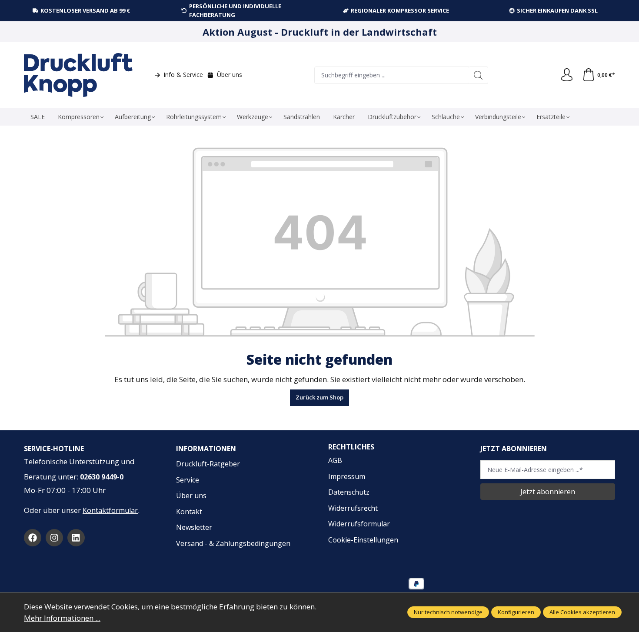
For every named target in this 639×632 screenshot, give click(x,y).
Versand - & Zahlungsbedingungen (233, 543)
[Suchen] (478, 75)
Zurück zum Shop (319, 397)
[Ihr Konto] (566, 75)
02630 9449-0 (101, 477)
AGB (335, 460)
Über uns (229, 74)
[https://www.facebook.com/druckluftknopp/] (32, 537)
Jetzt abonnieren (547, 491)
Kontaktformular (110, 510)
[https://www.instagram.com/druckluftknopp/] (54, 537)
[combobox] (391, 75)
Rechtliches (351, 446)
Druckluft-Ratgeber (208, 464)
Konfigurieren (516, 612)
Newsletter (194, 527)
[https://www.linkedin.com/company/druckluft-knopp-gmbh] (76, 537)
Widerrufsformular (359, 524)
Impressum (346, 476)
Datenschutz (348, 492)
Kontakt (189, 511)
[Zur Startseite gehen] (78, 75)
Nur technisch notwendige (448, 612)
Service (187, 480)
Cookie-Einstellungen (363, 540)
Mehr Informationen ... (62, 618)
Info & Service (183, 74)
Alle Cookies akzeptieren (582, 612)
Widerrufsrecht (353, 508)
